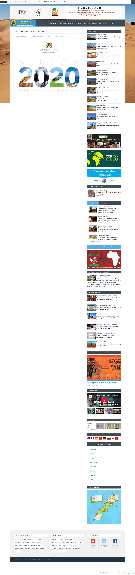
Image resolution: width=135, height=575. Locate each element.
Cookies (44, 559)
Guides (115, 203)
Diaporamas (93, 458)
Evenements (103, 23)
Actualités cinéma (35, 545)
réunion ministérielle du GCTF (58, 551)
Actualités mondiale (76, 542)
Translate (132, 573)
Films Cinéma (93, 462)
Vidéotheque (26, 545)
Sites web (17, 551)
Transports (54, 545)
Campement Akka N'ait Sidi (105, 226)
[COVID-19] (104, 177)
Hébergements (93, 203)
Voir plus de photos (92, 429)
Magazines (92, 475)
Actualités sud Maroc (66, 539)
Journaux (92, 471)
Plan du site (24, 559)
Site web (92, 479)
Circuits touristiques (66, 23)
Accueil (18, 559)
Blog (29, 559)
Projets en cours (19, 548)
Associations (35, 542)
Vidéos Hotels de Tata (103, 235)
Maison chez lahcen (103, 216)
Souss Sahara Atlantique (57, 542)
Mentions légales (36, 559)
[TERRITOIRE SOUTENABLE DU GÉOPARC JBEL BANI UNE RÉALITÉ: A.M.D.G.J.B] (104, 141)
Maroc (67, 542)
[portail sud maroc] (22, 23)
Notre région (18, 542)
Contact (112, 23)
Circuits (104, 203)
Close (43, 22)
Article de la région (26, 539)
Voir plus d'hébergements (104, 247)
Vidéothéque (93, 449)
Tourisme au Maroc (38, 539)
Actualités (53, 23)
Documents (93, 466)
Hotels (94, 23)
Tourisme (78, 23)
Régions (87, 23)
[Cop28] (104, 158)
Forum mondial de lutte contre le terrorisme (69, 548)
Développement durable (65, 545)
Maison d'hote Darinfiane (104, 207)
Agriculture (75, 545)
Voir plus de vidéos (92, 415)
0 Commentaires (62, 36)
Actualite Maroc (55, 539)
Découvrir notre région (105, 444)
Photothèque (93, 453)
